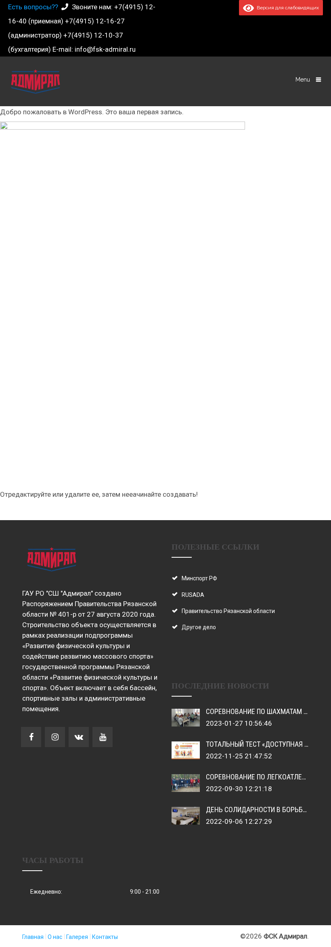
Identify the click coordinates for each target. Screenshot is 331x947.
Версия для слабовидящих (286, 7)
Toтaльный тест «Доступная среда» (267, 744)
